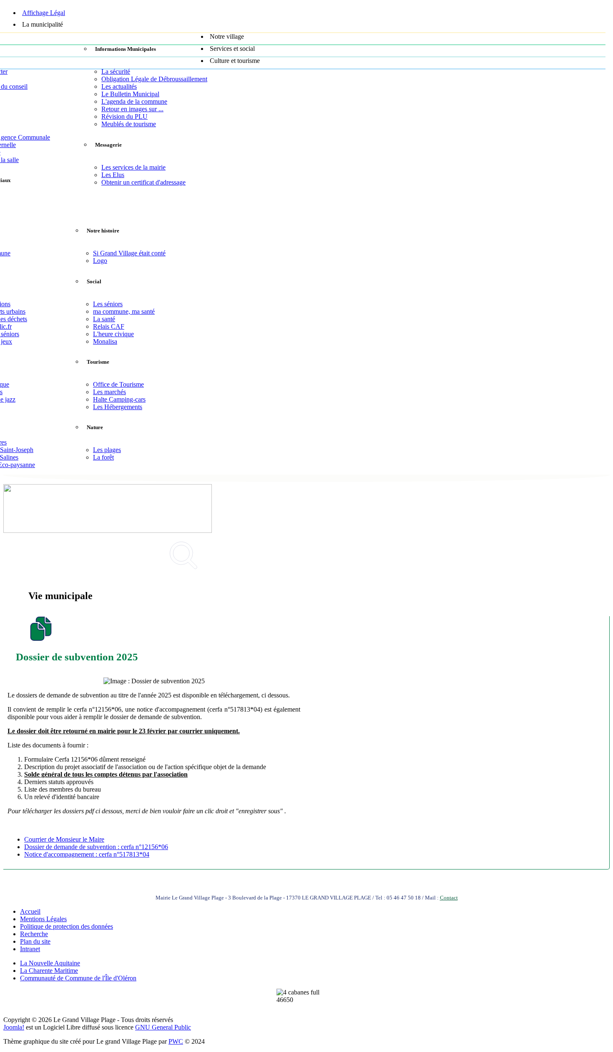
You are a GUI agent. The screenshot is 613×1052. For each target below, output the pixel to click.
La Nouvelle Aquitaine (50, 963)
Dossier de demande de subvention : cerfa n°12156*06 (96, 846)
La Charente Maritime (49, 970)
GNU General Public (163, 1027)
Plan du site (35, 941)
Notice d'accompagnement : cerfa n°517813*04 (86, 854)
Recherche (34, 933)
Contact (449, 898)
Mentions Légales (43, 918)
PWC (175, 1041)
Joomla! (13, 1027)
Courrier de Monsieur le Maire (64, 839)
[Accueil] (304, 3)
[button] (312, 26)
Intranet (30, 948)
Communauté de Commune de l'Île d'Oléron (78, 978)
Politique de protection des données (66, 926)
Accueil (30, 911)
